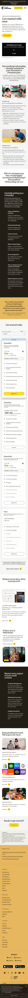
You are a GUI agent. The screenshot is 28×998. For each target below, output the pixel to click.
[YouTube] (19, 973)
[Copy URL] (14, 50)
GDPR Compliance (6, 883)
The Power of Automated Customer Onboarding (12, 856)
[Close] (26, 986)
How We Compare (6, 881)
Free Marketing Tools (6, 899)
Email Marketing (5, 876)
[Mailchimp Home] (6, 8)
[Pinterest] (23, 973)
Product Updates (5, 874)
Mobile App (4, 890)
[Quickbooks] (10, 960)
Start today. (14, 4)
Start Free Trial (18, 7)
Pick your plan (7, 35)
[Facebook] (5, 973)
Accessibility (4, 932)
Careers (3, 930)
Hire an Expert (5, 942)
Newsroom (4, 925)
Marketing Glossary (6, 902)
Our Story (4, 923)
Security (4, 885)
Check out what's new (8, 643)
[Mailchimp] (18, 960)
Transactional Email (6, 879)
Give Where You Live (6, 928)
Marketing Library (6, 897)
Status (3, 888)
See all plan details (12, 569)
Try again (14, 53)
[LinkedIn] (15, 973)
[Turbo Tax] (9, 957)
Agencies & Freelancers (7, 911)
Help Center (4, 944)
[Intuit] (14, 955)
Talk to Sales (4, 946)
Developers (4, 914)
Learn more (23, 564)
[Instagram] (12, 973)
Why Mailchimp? (5, 872)
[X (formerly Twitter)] (8, 973)
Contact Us (4, 939)
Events (3, 916)
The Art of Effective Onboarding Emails (10, 858)
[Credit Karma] (17, 957)
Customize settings (14, 995)
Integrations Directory (7, 904)
